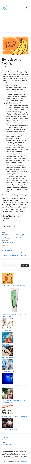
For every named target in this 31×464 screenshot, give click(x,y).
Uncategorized (8, 250)
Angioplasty (5, 344)
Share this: (7, 218)
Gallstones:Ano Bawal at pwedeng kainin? (16, 255)
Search (4, 262)
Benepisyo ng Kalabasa (7, 242)
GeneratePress (23, 461)
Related (6, 220)
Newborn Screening (8, 371)
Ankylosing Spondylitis (8, 330)
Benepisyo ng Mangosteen (10, 429)
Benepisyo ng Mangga (21, 234)
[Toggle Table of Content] (17, 216)
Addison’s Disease (7, 357)
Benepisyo (5, 437)
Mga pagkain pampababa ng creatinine (5, 236)
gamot (4, 439)
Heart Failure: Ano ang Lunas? (13, 253)
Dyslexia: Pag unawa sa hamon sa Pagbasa (14, 416)
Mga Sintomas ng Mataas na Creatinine (13, 285)
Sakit (3, 442)
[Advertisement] (15, 24)
